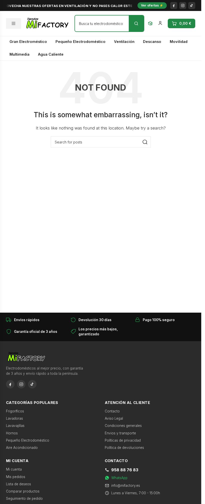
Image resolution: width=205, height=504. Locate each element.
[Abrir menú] (13, 23)
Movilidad (179, 41)
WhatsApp (119, 478)
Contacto (112, 411)
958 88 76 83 (124, 469)
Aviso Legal (114, 418)
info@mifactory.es (125, 486)
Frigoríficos (15, 411)
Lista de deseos (18, 484)
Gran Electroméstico (28, 41)
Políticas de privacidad (123, 440)
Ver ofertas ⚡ (152, 5)
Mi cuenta (14, 469)
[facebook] (173, 5)
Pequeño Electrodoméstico (81, 41)
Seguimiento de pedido (24, 499)
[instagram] (182, 5)
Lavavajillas (15, 426)
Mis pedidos (15, 477)
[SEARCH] (145, 142)
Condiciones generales (123, 426)
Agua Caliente (51, 54)
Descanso (152, 41)
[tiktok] (191, 5)
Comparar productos (23, 491)
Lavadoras (14, 418)
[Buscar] (136, 23)
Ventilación (124, 41)
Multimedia (20, 54)
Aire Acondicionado (22, 448)
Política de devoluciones (124, 448)
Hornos (12, 433)
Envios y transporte (120, 433)
